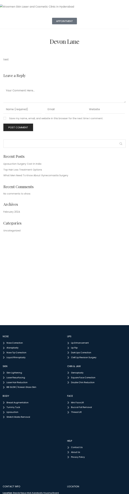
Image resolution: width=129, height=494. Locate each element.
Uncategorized (11, 230)
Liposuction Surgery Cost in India (22, 164)
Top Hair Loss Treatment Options (22, 169)
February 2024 (11, 211)
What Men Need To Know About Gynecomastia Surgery (35, 175)
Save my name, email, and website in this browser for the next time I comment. (56, 118)
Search (121, 143)
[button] (64, 21)
